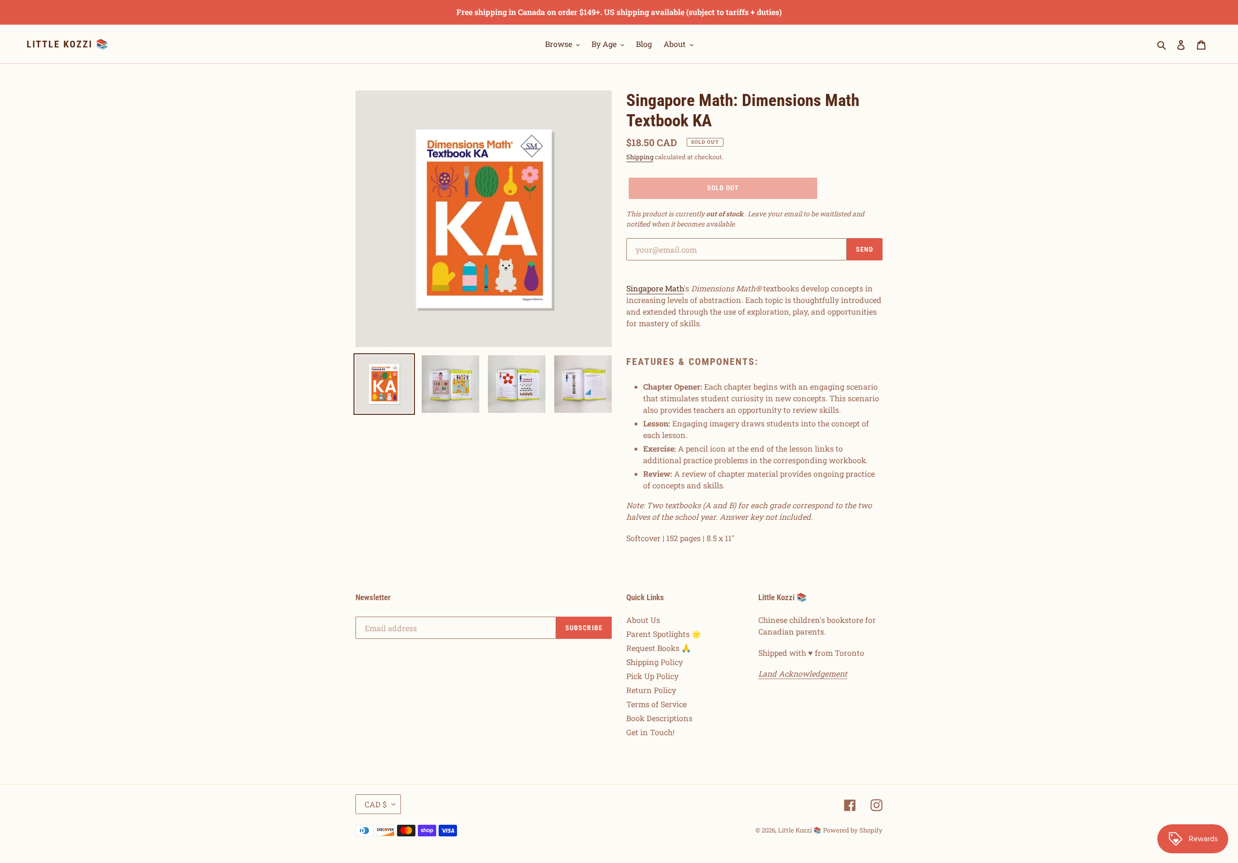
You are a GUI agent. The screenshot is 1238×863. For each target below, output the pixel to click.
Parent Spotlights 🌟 (663, 634)
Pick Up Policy (652, 676)
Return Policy (651, 690)
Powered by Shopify (853, 830)
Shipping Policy (654, 662)
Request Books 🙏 (658, 648)
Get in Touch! (650, 732)
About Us (643, 620)
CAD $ (376, 804)
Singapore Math (655, 288)
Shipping (639, 156)
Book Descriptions (659, 718)
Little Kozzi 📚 (68, 44)
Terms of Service (656, 704)
